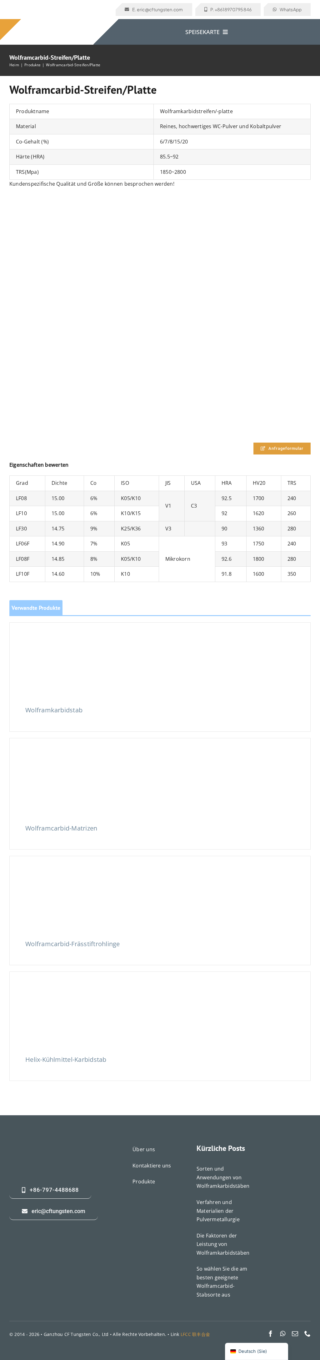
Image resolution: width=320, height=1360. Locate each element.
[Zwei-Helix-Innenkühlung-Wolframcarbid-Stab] (72, 989)
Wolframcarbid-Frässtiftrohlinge (72, 944)
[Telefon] (307, 1334)
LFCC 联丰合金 (195, 1334)
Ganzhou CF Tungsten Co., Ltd (76, 1334)
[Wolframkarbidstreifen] (160, 203)
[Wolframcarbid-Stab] (72, 640)
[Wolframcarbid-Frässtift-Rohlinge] (72, 874)
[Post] (295, 1334)
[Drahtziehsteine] (72, 756)
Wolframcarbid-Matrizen (61, 828)
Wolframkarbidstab (53, 710)
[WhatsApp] (282, 1334)
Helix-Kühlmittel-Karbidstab (65, 1059)
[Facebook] (271, 1334)
